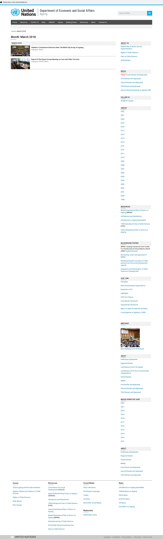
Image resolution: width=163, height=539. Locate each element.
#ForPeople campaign (91, 491)
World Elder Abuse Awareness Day (61, 525)
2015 (122, 138)
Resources (84, 22)
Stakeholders (126, 60)
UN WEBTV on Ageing (127, 507)
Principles (124, 282)
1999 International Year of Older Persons (135, 224)
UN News (122, 503)
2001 (122, 192)
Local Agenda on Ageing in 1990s (133, 312)
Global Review (126, 377)
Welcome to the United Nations (15, 2)
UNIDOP (52, 22)
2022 (122, 111)
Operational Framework (129, 305)
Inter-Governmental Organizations (133, 286)
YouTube (86, 499)
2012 (122, 150)
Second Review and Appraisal (132, 82)
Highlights (124, 293)
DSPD (41, 61)
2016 (122, 134)
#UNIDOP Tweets (127, 101)
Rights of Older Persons (129, 53)
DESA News (123, 495)
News (93, 22)
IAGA (43, 22)
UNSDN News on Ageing (128, 491)
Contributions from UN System (132, 367)
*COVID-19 (34, 22)
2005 (122, 176)
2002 (122, 188)
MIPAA (123, 381)
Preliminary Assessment (129, 452)
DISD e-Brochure (89, 487)
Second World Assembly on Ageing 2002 (136, 90)
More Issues (17, 505)
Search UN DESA (149, 13)
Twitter (85, 495)
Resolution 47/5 (126, 289)
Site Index (137, 537)
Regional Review (127, 363)
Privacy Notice (127, 537)
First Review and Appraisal (130, 86)
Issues (60, 22)
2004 (122, 180)
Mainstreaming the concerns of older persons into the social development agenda (134, 263)
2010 (122, 157)
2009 (122, 161)
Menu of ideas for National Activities (134, 309)
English (128, 251)
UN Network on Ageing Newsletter (133, 220)
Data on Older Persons (129, 56)
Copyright (107, 537)
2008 (122, 165)
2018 (122, 127)
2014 (122, 142)
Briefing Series (71, 22)
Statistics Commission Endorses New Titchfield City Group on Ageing (57, 47)
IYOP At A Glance (127, 297)
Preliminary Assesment (129, 359)
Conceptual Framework (129, 301)
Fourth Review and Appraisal (134, 75)
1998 (122, 199)
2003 (122, 184)
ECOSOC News (124, 499)
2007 (122, 169)
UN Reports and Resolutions (131, 216)
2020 (122, 119)
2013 (122, 146)
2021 (122, 115)
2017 (122, 131)
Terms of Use (147, 537)
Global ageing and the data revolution (26, 487)
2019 (122, 123)
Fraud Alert (116, 537)
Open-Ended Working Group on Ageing (62, 493)
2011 (122, 154)
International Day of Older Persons (60, 521)
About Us (23, 22)
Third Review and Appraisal (131, 79)
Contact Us (103, 22)
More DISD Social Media (92, 503)
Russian (135, 251)
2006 (122, 173)
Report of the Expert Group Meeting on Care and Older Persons (55, 59)
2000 (122, 196)
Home (14, 22)
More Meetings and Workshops (132, 349)
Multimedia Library (90, 515)
